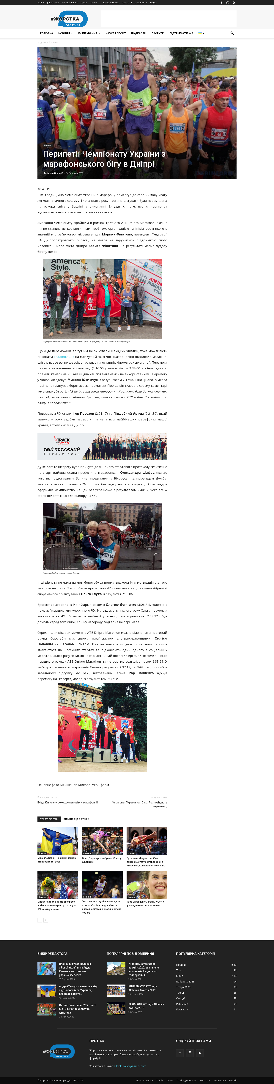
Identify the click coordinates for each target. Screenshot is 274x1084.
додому (41, 42)
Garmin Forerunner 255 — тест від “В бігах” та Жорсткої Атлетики (77, 1009)
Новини (64, 33)
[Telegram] (234, 2)
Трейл (84, 2)
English (153, 2)
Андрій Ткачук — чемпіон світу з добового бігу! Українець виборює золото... (78, 990)
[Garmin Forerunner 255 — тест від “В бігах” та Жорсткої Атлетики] (46, 1009)
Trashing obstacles (109, 2)
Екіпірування (87, 33)
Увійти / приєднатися (48, 2)
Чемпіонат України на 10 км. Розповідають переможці (139, 804)
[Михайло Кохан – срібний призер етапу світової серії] (57, 841)
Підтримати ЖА (181, 33)
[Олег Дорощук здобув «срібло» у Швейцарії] (102, 841)
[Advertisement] (169, 18)
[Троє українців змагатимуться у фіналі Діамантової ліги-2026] (147, 885)
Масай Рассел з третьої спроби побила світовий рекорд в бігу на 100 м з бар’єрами (56, 905)
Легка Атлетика (70, 2)
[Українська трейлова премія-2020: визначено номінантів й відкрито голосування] (116, 968)
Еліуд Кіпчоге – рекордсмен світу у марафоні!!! (67, 802)
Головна (46, 33)
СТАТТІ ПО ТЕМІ (49, 819)
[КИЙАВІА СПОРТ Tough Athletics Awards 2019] (116, 991)
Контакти (127, 2)
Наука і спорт (115, 33)
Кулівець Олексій (53, 173)
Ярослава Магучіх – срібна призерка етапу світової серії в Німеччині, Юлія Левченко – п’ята (146, 862)
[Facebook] (221, 2)
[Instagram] (227, 2)
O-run (94, 2)
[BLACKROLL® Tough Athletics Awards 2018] (116, 1008)
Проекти (158, 33)
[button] (232, 33)
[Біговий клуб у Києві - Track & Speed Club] (102, 446)
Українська (141, 2)
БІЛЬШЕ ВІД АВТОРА (76, 819)
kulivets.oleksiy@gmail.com (130, 1066)
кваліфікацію (64, 357)
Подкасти (138, 33)
